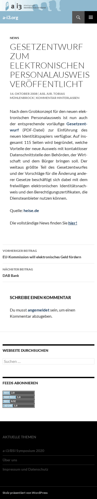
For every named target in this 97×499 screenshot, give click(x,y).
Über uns (10, 460)
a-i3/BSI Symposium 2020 (23, 450)
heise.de (31, 210)
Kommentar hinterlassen (57, 98)
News (14, 38)
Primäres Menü (91, 17)
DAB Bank (18, 272)
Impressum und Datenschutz (25, 469)
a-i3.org (10, 17)
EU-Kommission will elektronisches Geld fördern (42, 254)
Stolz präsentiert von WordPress (25, 493)
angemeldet (38, 309)
